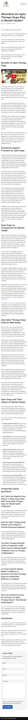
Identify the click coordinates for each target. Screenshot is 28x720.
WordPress (13, 718)
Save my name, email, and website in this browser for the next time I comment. (13, 702)
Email (4, 669)
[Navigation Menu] (22, 4)
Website (5, 675)
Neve (2, 718)
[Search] (25, 4)
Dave (4, 23)
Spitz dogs (3, 251)
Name (4, 663)
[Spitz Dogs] (5, 4)
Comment (5, 681)
